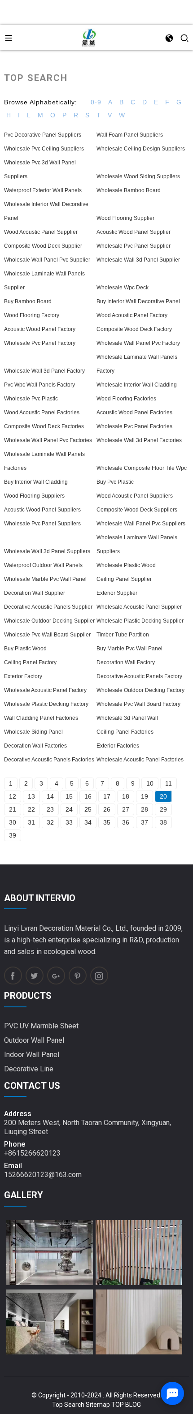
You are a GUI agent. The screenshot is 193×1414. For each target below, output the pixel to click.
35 (106, 822)
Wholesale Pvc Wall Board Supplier (47, 635)
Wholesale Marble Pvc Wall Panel (45, 579)
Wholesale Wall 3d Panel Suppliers (47, 551)
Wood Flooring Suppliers (34, 496)
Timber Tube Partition (122, 635)
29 (163, 809)
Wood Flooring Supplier (125, 218)
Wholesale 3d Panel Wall (127, 718)
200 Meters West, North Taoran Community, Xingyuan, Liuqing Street (87, 1127)
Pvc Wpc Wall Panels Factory (39, 385)
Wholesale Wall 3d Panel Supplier (138, 260)
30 (12, 822)
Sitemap (98, 1404)
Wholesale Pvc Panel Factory (39, 343)
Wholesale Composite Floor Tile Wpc (141, 468)
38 (163, 822)
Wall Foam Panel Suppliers (129, 135)
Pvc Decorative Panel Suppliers (42, 135)
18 (125, 796)
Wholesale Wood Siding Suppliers (138, 176)
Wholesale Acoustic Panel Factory (45, 690)
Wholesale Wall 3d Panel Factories (139, 440)
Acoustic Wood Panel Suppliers (42, 510)
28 (144, 809)
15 (69, 796)
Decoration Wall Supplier (34, 593)
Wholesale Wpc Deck (122, 287)
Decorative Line (28, 1069)
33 (69, 822)
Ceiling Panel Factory (30, 662)
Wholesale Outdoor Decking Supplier (49, 621)
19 (144, 796)
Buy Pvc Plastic (115, 482)
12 (12, 796)
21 (12, 809)
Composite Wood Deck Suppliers (136, 510)
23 (50, 809)
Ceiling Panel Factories (125, 732)
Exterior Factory (23, 676)
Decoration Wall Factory (125, 662)
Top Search (68, 1404)
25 (88, 809)
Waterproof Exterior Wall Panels (43, 190)
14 (50, 796)
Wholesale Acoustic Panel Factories (140, 759)
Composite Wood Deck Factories (44, 426)
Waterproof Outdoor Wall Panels (43, 565)
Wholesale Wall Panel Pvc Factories (48, 440)
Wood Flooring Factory (31, 315)
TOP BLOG (126, 1404)
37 (144, 822)
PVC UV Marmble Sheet (41, 1026)
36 (125, 822)
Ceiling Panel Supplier (124, 579)
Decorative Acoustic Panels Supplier (48, 607)
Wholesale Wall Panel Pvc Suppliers (140, 523)
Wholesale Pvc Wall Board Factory (138, 704)
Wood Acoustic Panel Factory (131, 315)
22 (31, 809)
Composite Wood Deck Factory (134, 329)
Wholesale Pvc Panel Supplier (133, 246)
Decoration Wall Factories (35, 746)
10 (150, 783)
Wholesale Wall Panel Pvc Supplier (47, 260)
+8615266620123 (32, 1153)
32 (50, 822)
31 (31, 822)
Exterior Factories (117, 746)
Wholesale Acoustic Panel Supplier (139, 607)
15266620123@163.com (43, 1174)
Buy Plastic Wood (25, 648)
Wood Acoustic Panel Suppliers (134, 496)
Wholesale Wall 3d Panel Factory (44, 371)
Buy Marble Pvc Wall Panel (129, 648)
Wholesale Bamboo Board (128, 190)
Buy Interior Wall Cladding (36, 482)
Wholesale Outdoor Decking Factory (140, 690)
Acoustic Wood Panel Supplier (133, 232)
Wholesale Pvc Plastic (31, 398)
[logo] (88, 37)
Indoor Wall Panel (31, 1054)
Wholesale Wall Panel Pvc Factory (138, 343)
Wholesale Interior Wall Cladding (136, 385)
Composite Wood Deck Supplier (43, 246)
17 (106, 796)
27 (125, 809)
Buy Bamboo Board (28, 301)
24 (69, 809)
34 (88, 822)
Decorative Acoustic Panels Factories (49, 759)
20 (163, 796)
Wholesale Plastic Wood (126, 565)
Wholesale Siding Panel (33, 732)
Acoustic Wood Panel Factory (39, 329)
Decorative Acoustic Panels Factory (139, 676)
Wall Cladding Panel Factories (41, 718)
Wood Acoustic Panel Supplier (41, 232)
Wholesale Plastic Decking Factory (46, 704)
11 (168, 783)
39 (12, 835)
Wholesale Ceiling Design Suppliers (140, 149)
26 (106, 809)
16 (88, 796)
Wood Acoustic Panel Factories (41, 412)
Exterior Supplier (116, 593)
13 (31, 796)
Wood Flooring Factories (126, 398)
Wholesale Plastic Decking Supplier (140, 621)
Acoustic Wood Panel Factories (134, 412)
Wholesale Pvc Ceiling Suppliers (44, 149)
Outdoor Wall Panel (34, 1040)
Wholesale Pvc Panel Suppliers (42, 523)
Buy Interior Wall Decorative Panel (138, 301)
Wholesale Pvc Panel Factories (134, 426)
